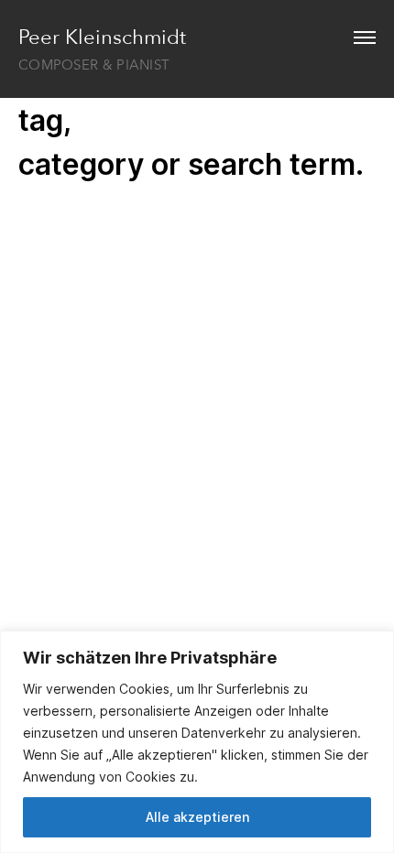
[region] (197, 742)
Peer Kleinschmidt (102, 37)
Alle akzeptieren (197, 817)
